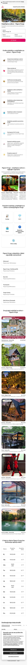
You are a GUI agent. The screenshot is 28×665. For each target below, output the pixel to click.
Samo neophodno (13, 653)
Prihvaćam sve (13, 649)
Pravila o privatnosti (12, 660)
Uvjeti (18, 660)
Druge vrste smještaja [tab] (16, 625)
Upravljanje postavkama (13, 656)
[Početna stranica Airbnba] (3, 7)
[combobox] (13, 31)
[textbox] (7, 36)
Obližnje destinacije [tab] (6, 625)
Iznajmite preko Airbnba (19, 7)
